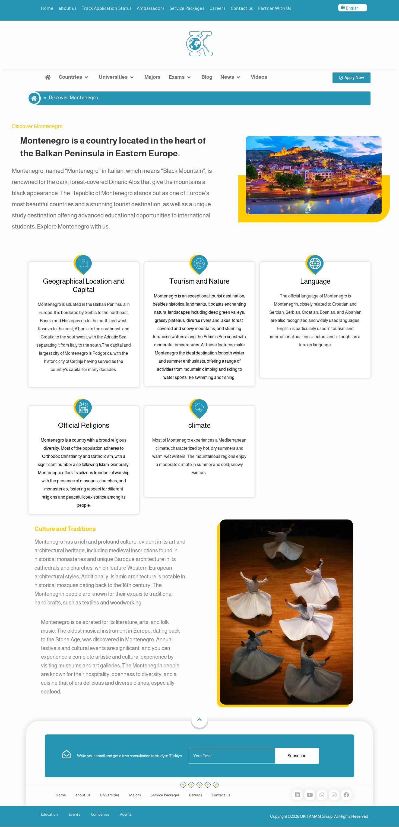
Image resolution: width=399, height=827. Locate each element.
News (227, 77)
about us (67, 9)
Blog (206, 77)
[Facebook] (346, 795)
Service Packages (187, 9)
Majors (152, 77)
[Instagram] (334, 795)
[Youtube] (309, 795)
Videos (259, 77)
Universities (113, 77)
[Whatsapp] (321, 795)
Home (47, 9)
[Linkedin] (297, 795)
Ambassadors (150, 9)
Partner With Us (274, 9)
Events (74, 815)
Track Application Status (106, 9)
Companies (100, 815)
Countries (70, 77)
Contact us (242, 9)
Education (49, 815)
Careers (217, 9)
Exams (177, 77)
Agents (126, 815)
